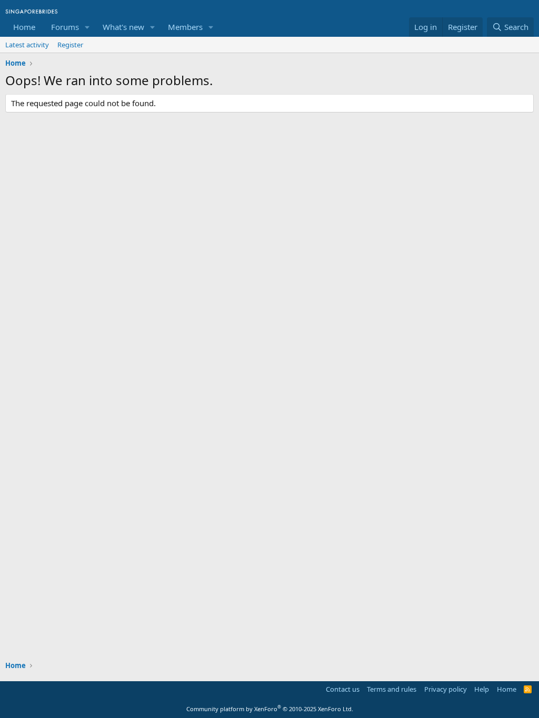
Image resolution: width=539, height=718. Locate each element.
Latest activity (27, 44)
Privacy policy (445, 689)
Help (481, 689)
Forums (65, 27)
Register (70, 44)
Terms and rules (391, 689)
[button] (87, 27)
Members (185, 27)
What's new (123, 27)
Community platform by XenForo (269, 709)
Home (24, 27)
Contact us (343, 689)
